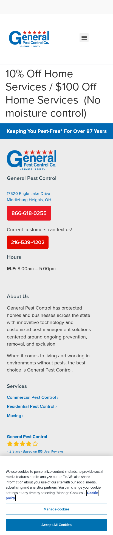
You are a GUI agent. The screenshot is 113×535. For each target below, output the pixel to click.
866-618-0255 (29, 213)
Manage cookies (57, 509)
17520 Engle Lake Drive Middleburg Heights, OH (29, 197)
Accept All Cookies (56, 524)
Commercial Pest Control (31, 397)
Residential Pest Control (30, 406)
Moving (14, 415)
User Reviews (51, 451)
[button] (84, 37)
